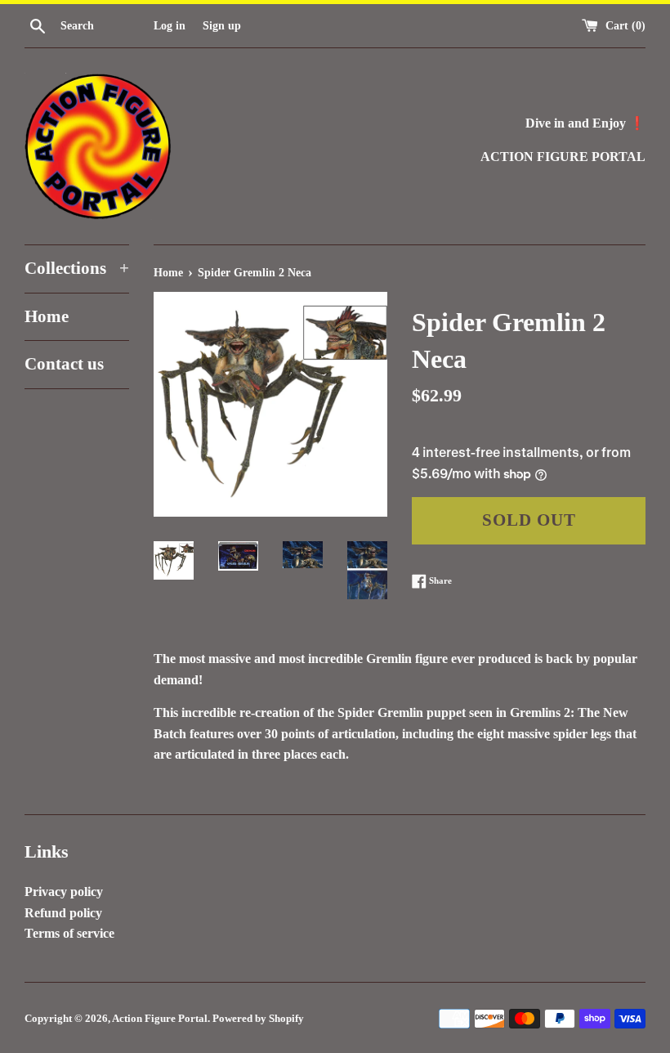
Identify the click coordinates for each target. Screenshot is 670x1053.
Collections (77, 268)
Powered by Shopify (258, 1018)
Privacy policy (64, 891)
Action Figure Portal (160, 1018)
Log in (169, 25)
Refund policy (63, 913)
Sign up (222, 25)
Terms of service (69, 933)
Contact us (64, 364)
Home (47, 316)
